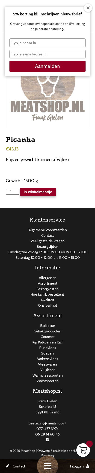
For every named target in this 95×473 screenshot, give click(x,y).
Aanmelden (47, 66)
